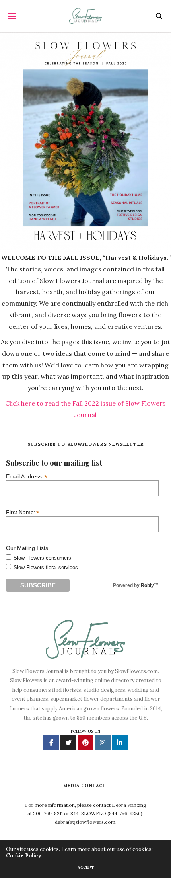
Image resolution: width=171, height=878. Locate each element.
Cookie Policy (23, 855)
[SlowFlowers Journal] (85, 16)
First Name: (22, 512)
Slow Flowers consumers (42, 558)
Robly (147, 585)
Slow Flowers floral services (46, 567)
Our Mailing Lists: (28, 548)
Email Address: (26, 476)
